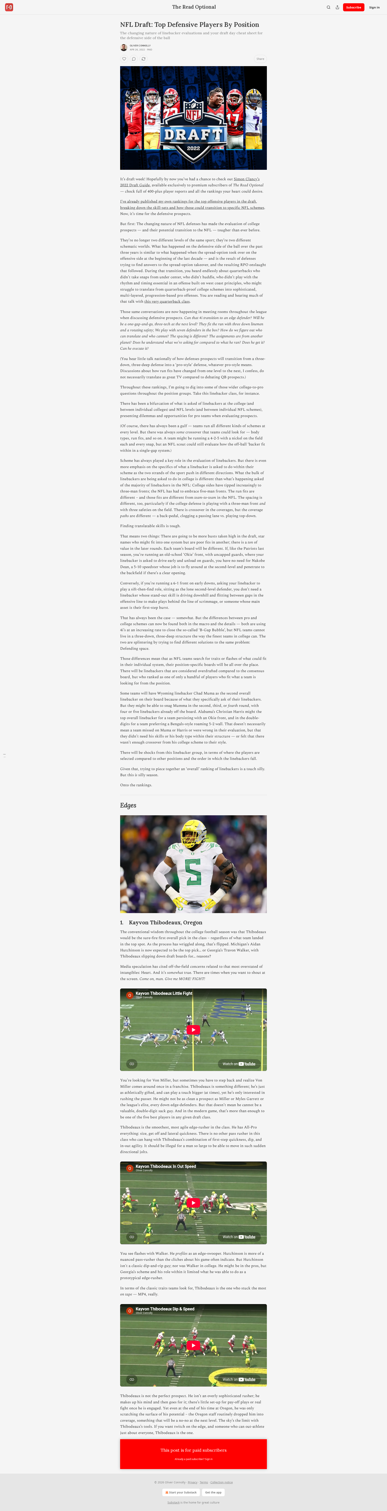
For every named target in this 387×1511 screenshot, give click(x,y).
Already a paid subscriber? (193, 1459)
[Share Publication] (337, 7)
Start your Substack (183, 1492)
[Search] (329, 7)
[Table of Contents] (4, 755)
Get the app (213, 1492)
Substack (173, 1502)
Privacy (192, 1482)
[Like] (124, 59)
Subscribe (353, 7)
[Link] (114, 805)
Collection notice (221, 1482)
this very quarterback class (167, 301)
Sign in (374, 7)
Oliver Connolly (140, 45)
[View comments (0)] (134, 59)
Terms (204, 1482)
